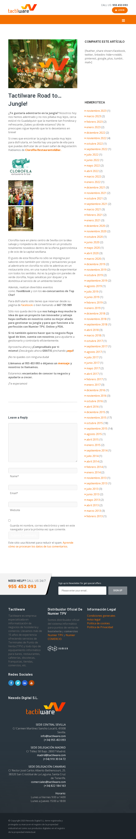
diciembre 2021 (95, 187)
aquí (70, 351)
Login (120, 10)
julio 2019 (92, 291)
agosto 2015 (94, 434)
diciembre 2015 (95, 412)
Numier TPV (55, 635)
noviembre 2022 (96, 138)
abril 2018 (92, 330)
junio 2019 (92, 297)
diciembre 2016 (95, 390)
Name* (14, 475)
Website (15, 509)
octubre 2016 (94, 401)
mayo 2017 (93, 368)
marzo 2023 (93, 116)
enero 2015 (93, 445)
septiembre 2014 (96, 450)
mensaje (64, 363)
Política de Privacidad (100, 627)
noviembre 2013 (96, 478)
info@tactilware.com (53, 736)
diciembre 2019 (95, 264)
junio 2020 (92, 242)
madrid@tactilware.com (51, 755)
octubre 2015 (94, 423)
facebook (27, 305)
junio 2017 (92, 363)
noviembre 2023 (96, 111)
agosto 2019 (94, 286)
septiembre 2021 (96, 204)
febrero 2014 (94, 467)
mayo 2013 (93, 500)
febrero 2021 (94, 215)
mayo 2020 (93, 248)
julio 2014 (92, 456)
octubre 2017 (94, 341)
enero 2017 (93, 385)
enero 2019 (93, 308)
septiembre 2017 (96, 346)
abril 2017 (92, 374)
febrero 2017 (94, 379)
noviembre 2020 (96, 231)
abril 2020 (92, 253)
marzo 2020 (93, 259)
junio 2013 (92, 494)
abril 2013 (92, 505)
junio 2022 (92, 160)
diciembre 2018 (95, 313)
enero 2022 (93, 182)
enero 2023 (93, 127)
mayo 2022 (93, 165)
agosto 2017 (94, 352)
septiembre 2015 (96, 428)
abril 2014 (92, 461)
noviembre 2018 (96, 319)
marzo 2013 (93, 511)
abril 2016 (92, 406)
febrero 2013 (94, 516)
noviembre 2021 (96, 193)
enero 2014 (93, 472)
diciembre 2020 (95, 226)
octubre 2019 (94, 275)
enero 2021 (93, 220)
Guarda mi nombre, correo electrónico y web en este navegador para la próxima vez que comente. (42, 524)
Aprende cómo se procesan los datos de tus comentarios (40, 544)
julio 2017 (92, 357)
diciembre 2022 (95, 132)
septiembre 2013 (96, 483)
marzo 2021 (93, 209)
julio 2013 (92, 489)
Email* (14, 492)
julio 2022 (92, 154)
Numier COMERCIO (61, 637)
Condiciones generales (101, 616)
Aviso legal (93, 619)
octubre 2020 (94, 237)
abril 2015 (92, 439)
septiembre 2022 (96, 149)
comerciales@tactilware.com (48, 782)
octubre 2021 (94, 198)
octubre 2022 (94, 143)
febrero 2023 (94, 122)
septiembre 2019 (96, 280)
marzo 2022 (93, 176)
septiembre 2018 (96, 324)
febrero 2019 (94, 302)
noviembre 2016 (96, 395)
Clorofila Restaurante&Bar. (43, 150)
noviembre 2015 (96, 417)
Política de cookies (98, 623)
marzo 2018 (93, 335)
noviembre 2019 (96, 269)
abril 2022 (92, 171)
